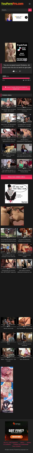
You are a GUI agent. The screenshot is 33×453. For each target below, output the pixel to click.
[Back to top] (28, 448)
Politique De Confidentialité (20, 444)
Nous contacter (16, 446)
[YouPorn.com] (13, 4)
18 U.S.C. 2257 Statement (10, 442)
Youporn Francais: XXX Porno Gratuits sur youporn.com (17, 88)
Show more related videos (16, 177)
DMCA (22, 442)
